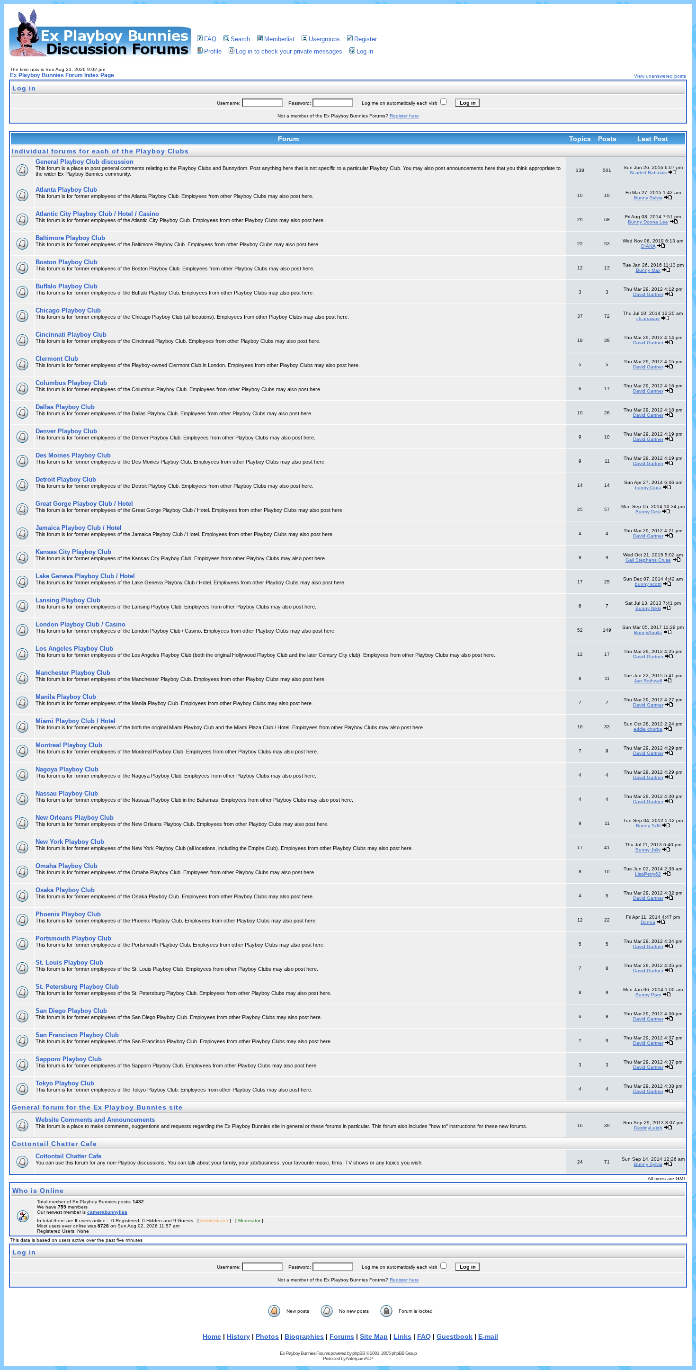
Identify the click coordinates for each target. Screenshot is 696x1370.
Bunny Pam (648, 994)
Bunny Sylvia (648, 197)
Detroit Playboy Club (66, 479)
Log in (365, 51)
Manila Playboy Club (66, 696)
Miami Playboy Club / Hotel (76, 721)
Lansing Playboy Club (68, 600)
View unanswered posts (660, 76)
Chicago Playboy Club (68, 310)
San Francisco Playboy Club (77, 1035)
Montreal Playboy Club (69, 745)
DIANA (648, 246)
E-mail (488, 1336)
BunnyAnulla (648, 632)
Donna (648, 922)
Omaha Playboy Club (67, 865)
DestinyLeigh (648, 1127)
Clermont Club (57, 358)
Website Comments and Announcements (95, 1119)
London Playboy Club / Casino (80, 624)
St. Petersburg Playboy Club (77, 986)
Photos (267, 1336)
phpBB (358, 1353)
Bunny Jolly (647, 849)
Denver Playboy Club (66, 431)
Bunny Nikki (648, 608)
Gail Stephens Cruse (648, 560)
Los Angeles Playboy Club (74, 648)
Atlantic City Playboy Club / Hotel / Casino (97, 213)
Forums (342, 1336)
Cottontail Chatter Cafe (54, 1143)
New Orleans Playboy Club (75, 817)
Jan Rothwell (648, 680)
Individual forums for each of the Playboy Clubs (100, 151)
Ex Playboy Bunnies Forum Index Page (62, 75)
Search (240, 39)
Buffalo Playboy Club (67, 286)
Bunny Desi (647, 511)
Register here (404, 115)
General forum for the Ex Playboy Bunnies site (97, 1107)
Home (212, 1336)
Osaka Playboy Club (65, 890)
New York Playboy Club (70, 841)
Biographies (304, 1336)
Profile (213, 51)
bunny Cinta (648, 487)
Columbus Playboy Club (71, 382)
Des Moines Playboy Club (73, 455)
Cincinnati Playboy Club (71, 334)
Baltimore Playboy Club (70, 238)
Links (402, 1336)
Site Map (374, 1336)
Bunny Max (648, 270)
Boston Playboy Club (67, 262)
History (238, 1336)
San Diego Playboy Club (71, 1010)
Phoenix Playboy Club (68, 914)
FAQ (210, 39)
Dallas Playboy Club (65, 407)
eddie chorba (648, 729)
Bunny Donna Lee (648, 221)
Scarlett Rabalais (648, 172)
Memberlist (279, 39)
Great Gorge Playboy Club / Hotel (84, 503)
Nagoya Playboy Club (67, 769)
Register (365, 39)
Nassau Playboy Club (67, 793)
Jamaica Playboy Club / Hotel (79, 527)
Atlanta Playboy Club (66, 189)
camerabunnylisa (107, 1212)
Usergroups (324, 39)
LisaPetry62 (648, 874)
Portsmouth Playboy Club (73, 938)
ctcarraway (648, 318)
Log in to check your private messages (289, 51)
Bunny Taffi (648, 825)
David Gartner (648, 294)
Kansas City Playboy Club (73, 551)
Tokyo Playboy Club (65, 1083)
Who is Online (38, 1190)
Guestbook (455, 1336)
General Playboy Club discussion (85, 161)
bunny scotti (648, 584)
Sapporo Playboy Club (69, 1059)
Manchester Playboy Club (73, 672)
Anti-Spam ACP (359, 1358)
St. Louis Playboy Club (69, 962)
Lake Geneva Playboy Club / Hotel (85, 576)
